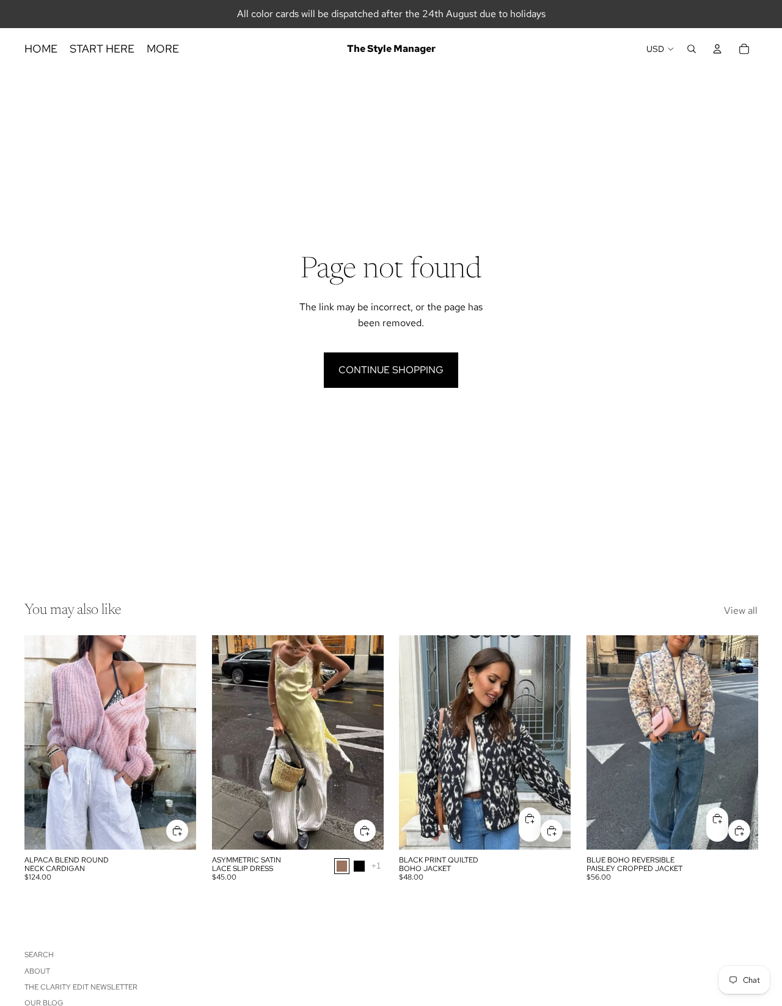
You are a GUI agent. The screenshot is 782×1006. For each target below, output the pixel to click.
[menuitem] (163, 49)
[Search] (691, 48)
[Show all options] (375, 866)
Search (39, 955)
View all (741, 610)
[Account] (717, 48)
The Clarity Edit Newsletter (80, 987)
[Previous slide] (42, 742)
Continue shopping (391, 369)
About (37, 971)
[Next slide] (177, 742)
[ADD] (177, 831)
